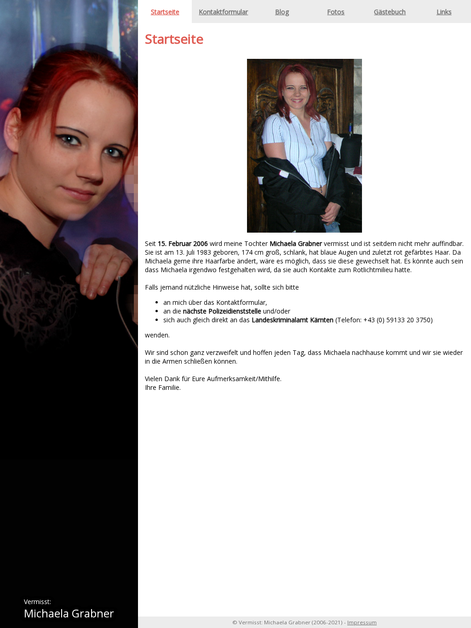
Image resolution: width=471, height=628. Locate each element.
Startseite (165, 11)
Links (444, 11)
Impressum (362, 622)
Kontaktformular (223, 11)
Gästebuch (390, 11)
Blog (282, 11)
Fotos (336, 11)
